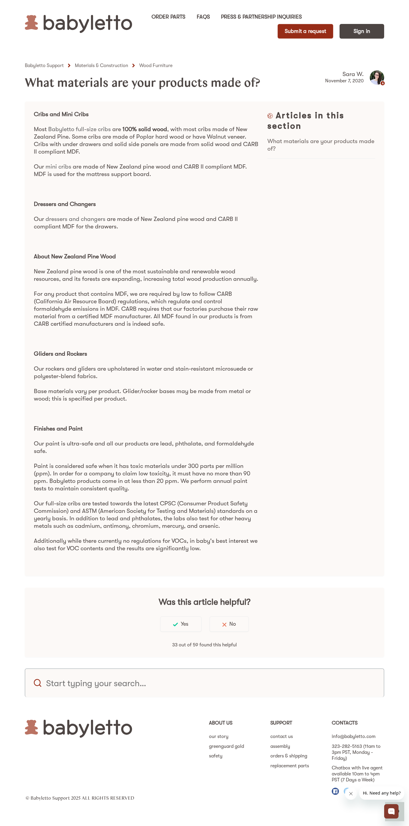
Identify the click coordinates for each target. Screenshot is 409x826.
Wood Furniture (155, 65)
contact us (281, 736)
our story (218, 736)
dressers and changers (75, 219)
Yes (184, 624)
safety (215, 756)
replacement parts (289, 766)
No (232, 624)
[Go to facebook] (335, 791)
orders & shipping (288, 756)
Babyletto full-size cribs (79, 129)
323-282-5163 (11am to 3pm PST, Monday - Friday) (356, 752)
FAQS (203, 17)
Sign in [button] (362, 31)
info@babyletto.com (353, 736)
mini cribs (58, 166)
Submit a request (305, 31)
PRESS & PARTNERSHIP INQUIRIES (261, 17)
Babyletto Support (44, 65)
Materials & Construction (101, 65)
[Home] (78, 24)
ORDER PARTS (168, 17)
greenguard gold (226, 746)
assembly (280, 746)
